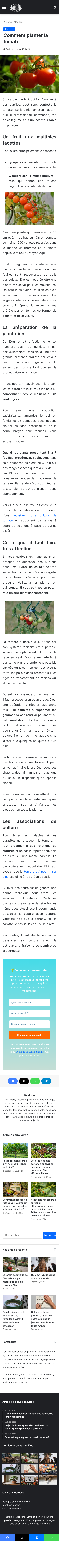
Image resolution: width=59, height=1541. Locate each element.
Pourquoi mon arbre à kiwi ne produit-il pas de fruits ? (15, 1163)
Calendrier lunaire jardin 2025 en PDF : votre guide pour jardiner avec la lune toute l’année (42, 1319)
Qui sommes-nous (11, 1508)
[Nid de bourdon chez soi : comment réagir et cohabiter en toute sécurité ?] (48, 1480)
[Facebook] (13, 1081)
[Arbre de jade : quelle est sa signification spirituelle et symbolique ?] (11, 1480)
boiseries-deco (45, 1374)
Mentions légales (11, 1505)
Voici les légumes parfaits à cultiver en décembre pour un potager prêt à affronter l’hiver (42, 1167)
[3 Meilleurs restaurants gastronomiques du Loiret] (48, 1469)
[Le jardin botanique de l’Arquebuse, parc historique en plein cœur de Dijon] (15, 1264)
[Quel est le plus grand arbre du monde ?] (43, 1264)
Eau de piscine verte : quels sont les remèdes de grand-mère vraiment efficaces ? (14, 1319)
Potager (19, 22)
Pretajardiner (44, 1355)
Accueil (9, 22)
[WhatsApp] (35, 1081)
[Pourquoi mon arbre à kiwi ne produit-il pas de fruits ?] (15, 1150)
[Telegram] (46, 1081)
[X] (24, 1081)
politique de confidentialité (30, 1051)
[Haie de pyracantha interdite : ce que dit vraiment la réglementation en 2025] (29, 1480)
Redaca (9, 49)
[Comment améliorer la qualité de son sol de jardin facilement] (11, 1458)
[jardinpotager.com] (16, 7)
